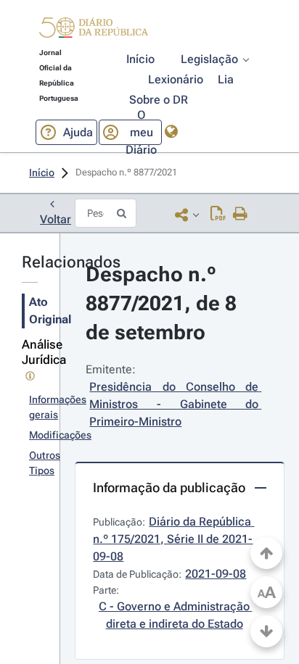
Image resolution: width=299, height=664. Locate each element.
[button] (93, 29)
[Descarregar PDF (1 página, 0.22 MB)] (218, 214)
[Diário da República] (93, 30)
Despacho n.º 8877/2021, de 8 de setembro (164, 303)
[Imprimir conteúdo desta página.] (240, 214)
